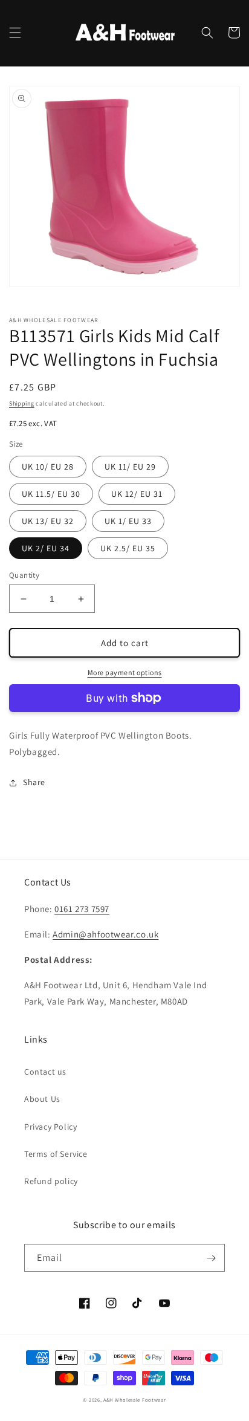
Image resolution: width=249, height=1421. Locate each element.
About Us (42, 1098)
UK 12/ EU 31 (137, 493)
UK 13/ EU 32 (48, 521)
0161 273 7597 (81, 908)
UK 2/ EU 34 (46, 548)
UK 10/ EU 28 (48, 466)
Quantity (24, 575)
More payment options (125, 672)
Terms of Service (56, 1153)
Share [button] (34, 782)
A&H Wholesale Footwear (134, 1399)
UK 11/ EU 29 (130, 466)
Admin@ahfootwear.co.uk (105, 934)
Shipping (21, 403)
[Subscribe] (211, 1258)
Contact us (45, 1071)
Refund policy (51, 1181)
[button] (15, 32)
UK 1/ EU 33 (128, 521)
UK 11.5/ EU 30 (51, 493)
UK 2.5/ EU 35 (127, 548)
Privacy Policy (50, 1126)
